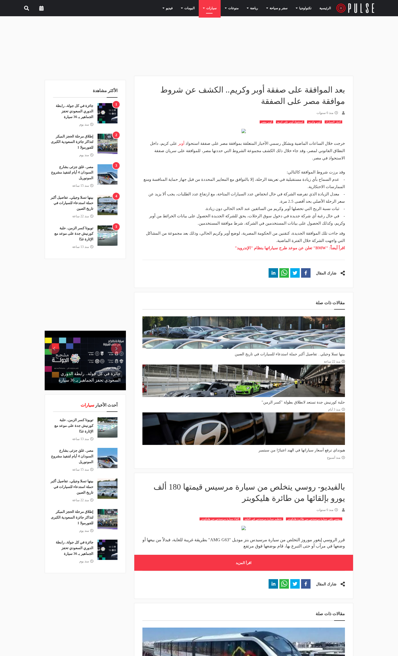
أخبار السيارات (333, 121)
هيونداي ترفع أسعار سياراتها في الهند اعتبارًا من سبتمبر (302, 450)
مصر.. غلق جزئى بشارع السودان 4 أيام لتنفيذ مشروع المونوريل (72, 172)
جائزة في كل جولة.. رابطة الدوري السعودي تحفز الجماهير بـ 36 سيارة (74, 111)
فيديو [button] (183, 7)
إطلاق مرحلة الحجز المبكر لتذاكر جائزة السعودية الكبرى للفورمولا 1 (72, 142)
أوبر (181, 143)
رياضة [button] (259, 7)
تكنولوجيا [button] (304, 7)
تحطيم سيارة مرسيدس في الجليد (263, 518)
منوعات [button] (241, 7)
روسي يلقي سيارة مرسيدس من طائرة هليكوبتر (314, 518)
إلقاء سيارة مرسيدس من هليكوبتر (220, 518)
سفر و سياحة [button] (281, 7)
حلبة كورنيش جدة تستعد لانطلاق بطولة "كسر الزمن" (303, 402)
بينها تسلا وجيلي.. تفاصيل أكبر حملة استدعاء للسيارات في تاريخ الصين (290, 354)
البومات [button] (202, 7)
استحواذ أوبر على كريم (290, 121)
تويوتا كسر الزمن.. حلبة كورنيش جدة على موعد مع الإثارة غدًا (73, 233)
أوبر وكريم (314, 121)
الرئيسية (326, 7)
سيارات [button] (221, 7)
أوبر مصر (266, 121)
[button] (306, 273)
